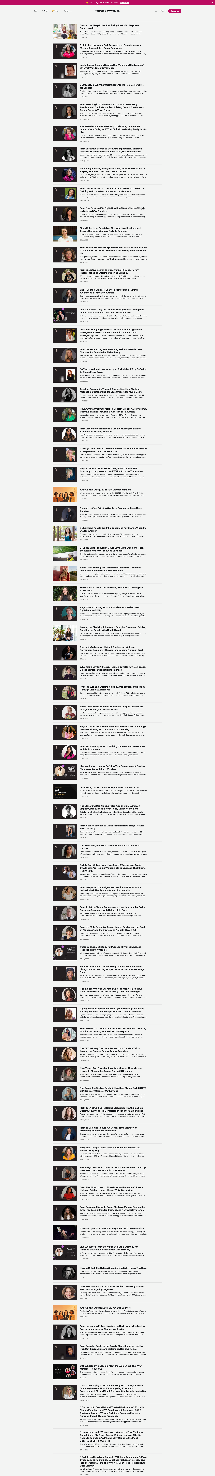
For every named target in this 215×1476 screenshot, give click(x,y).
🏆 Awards (56, 11)
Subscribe (175, 11)
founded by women (107, 10)
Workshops (67, 11)
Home (36, 11)
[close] (212, 2)
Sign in (163, 11)
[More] (76, 11)
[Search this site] (156, 11)
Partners (45, 11)
